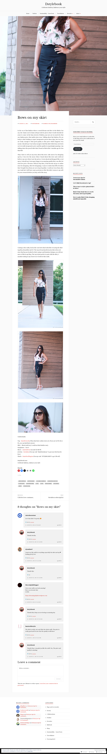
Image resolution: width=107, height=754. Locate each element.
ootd (41, 483)
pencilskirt (48, 483)
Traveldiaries (60, 13)
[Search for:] (84, 122)
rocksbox (56, 483)
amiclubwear (22, 481)
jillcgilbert (23, 706)
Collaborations (51, 714)
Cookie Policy (30, 751)
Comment (58, 678)
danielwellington (52, 481)
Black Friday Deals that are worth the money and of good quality (83, 192)
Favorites (69, 13)
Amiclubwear (26, 450)
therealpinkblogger (32, 585)
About (77, 13)
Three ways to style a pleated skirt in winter (83, 187)
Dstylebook (53, 4)
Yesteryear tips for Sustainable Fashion (79, 178)
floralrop (21, 483)
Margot (22, 714)
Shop (48, 728)
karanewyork (30, 483)
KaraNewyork (25, 441)
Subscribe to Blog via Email (83, 131)
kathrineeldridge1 (25, 722)
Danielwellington (28, 456)
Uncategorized (52, 123)
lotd (37, 483)
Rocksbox (26, 452)
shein (20, 486)
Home (27, 13)
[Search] (93, 122)
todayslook (27, 486)
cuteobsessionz (30, 515)
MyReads (49, 725)
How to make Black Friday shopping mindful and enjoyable (84, 198)
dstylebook (35, 123)
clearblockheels (41, 481)
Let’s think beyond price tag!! (82, 183)
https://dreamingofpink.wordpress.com (36, 595)
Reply (60, 525)
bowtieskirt (31, 481)
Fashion (35, 13)
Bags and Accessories (53, 707)
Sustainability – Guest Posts (47, 13)
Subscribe (78, 149)
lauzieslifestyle (30, 626)
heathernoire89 (24, 710)
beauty (49, 710)
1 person (32, 522)
